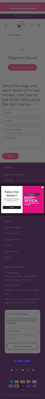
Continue (12, 207)
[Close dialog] (42, 187)
